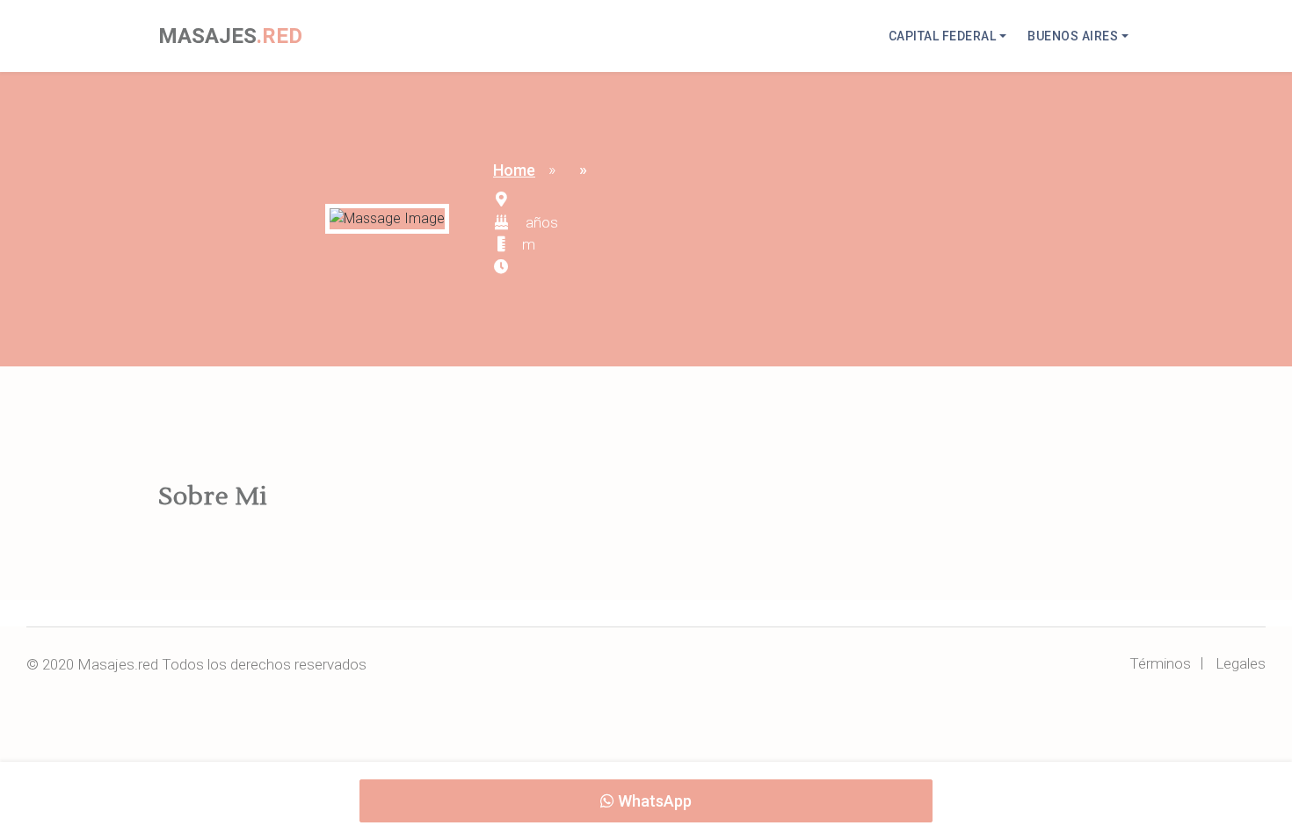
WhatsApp (653, 801)
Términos (1160, 663)
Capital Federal (943, 36)
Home (514, 170)
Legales (1241, 663)
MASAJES (230, 36)
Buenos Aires (1072, 36)
